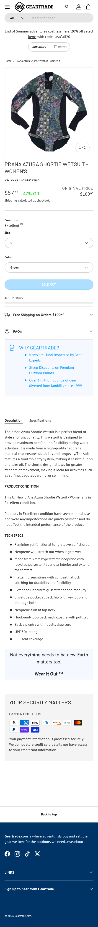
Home (8, 61)
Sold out (49, 284)
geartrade (11, 179)
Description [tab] (14, 420)
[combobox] (49, 17)
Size (7, 233)
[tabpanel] (49, 535)
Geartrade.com (23, 915)
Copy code (62, 47)
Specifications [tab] (40, 420)
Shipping (11, 200)
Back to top (49, 814)
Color (8, 257)
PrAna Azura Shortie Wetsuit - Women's (38, 61)
